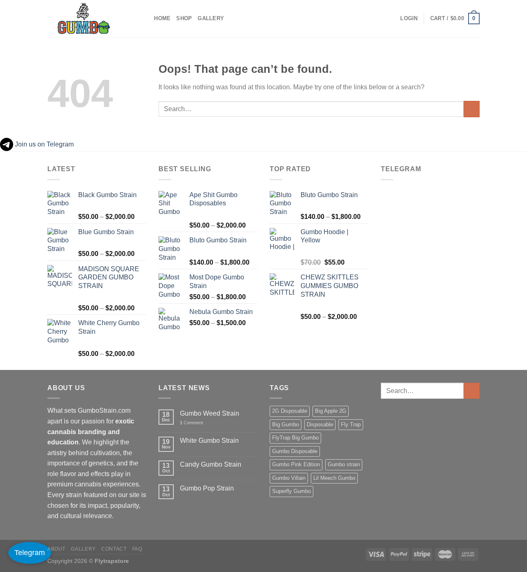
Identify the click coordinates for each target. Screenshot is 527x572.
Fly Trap (351, 424)
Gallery (211, 18)
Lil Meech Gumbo (334, 478)
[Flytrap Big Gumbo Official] (88, 18)
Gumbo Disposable (294, 451)
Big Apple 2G (330, 411)
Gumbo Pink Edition (296, 464)
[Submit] (472, 109)
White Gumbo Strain (209, 440)
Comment (191, 422)
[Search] (145, 18)
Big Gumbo (285, 424)
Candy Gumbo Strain (210, 464)
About (56, 549)
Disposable (320, 424)
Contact (113, 549)
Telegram (29, 553)
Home (162, 18)
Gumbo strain (344, 464)
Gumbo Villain (288, 478)
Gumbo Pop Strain (207, 488)
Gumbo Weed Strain (209, 413)
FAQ (137, 549)
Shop (184, 18)
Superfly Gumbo (291, 491)
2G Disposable (289, 411)
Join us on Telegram (43, 144)
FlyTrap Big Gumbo (295, 438)
